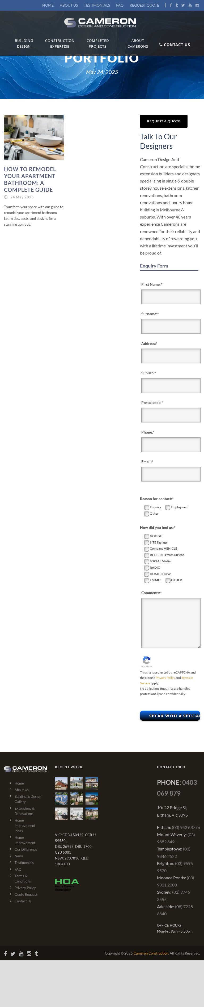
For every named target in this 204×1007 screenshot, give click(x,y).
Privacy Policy (165, 678)
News (19, 856)
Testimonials (24, 863)
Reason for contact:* (157, 498)
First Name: (151, 284)
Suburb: (148, 373)
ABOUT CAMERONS (138, 43)
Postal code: (151, 402)
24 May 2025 (22, 197)
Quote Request (26, 894)
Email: (146, 461)
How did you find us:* (157, 527)
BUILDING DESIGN (24, 43)
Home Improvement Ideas (25, 825)
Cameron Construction (151, 953)
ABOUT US (69, 5)
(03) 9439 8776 (186, 827)
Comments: (150, 592)
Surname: (149, 313)
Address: (148, 343)
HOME (48, 5)
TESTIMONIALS (97, 5)
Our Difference (26, 849)
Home (19, 783)
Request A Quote (163, 121)
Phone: (147, 432)
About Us (22, 790)
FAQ (120, 5)
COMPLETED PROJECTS (98, 43)
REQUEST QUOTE (144, 5)
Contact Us (23, 901)
